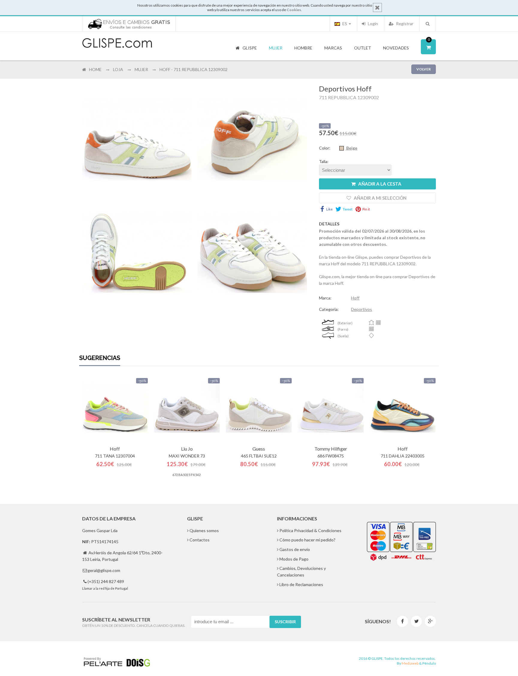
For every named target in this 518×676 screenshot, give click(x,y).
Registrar (404, 23)
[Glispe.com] (117, 43)
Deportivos (361, 309)
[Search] (428, 23)
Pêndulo (429, 663)
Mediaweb (410, 663)
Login (372, 23)
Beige (351, 147)
